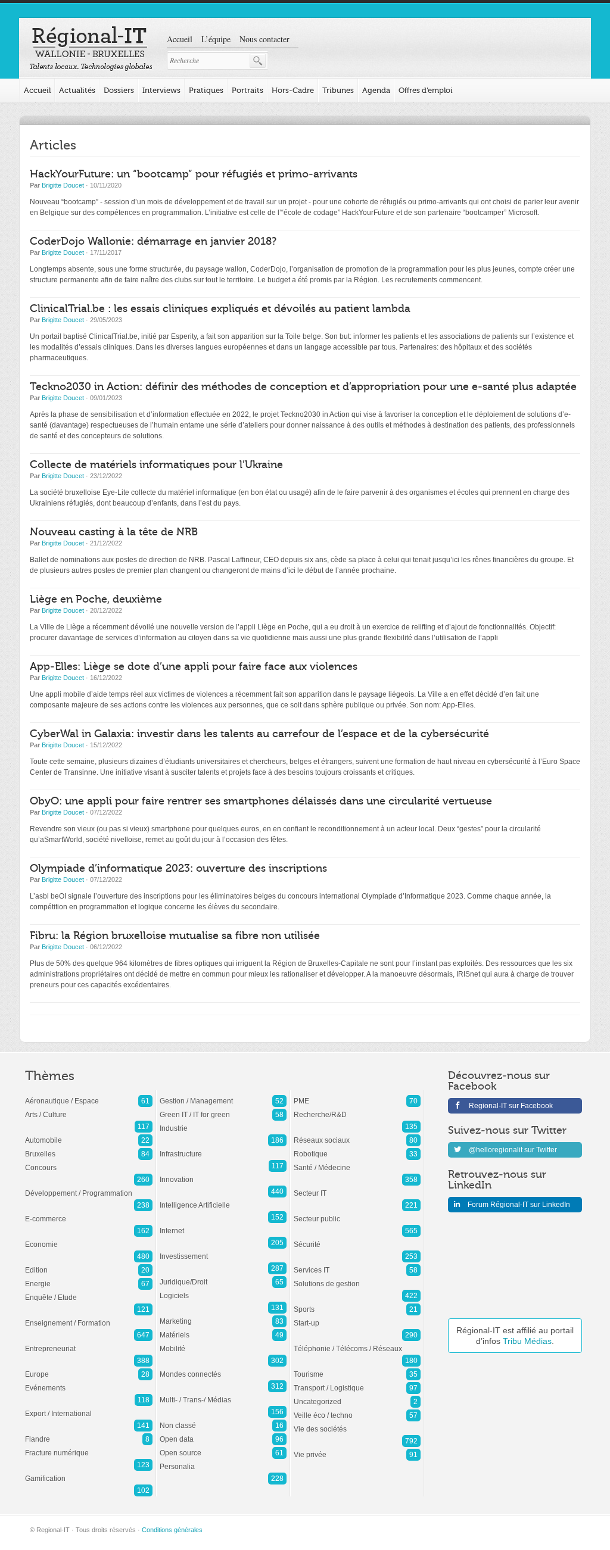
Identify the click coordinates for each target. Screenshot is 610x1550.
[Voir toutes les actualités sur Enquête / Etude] (88, 1291)
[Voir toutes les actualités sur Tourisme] (357, 1368)
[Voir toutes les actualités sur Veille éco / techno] (357, 1409)
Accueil (179, 39)
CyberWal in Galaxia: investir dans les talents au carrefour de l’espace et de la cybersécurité (259, 734)
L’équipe (216, 39)
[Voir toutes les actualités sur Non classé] (223, 1419)
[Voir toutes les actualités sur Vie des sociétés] (357, 1423)
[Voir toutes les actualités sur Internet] (223, 1225)
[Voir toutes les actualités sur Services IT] (357, 1264)
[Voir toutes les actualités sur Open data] (223, 1433)
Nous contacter (264, 39)
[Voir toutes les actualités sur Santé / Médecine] (357, 1162)
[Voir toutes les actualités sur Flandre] (88, 1433)
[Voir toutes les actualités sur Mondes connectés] (223, 1368)
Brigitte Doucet (63, 185)
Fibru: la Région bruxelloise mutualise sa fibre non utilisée (175, 936)
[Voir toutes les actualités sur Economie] (88, 1238)
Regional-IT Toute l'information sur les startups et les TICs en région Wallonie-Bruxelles (91, 48)
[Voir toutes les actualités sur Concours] (88, 1162)
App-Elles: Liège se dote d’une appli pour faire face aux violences (193, 666)
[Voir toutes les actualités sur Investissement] (223, 1250)
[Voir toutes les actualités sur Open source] (223, 1447)
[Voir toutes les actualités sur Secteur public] (357, 1213)
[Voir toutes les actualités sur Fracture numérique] (88, 1447)
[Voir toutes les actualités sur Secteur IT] (357, 1187)
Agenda (376, 90)
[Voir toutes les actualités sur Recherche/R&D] (357, 1109)
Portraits (247, 90)
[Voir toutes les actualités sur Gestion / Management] (223, 1095)
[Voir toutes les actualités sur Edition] (88, 1264)
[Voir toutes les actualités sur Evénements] (88, 1382)
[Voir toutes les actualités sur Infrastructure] (223, 1148)
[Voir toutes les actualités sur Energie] (88, 1278)
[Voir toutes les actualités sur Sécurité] (357, 1238)
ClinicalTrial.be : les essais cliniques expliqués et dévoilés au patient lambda (220, 308)
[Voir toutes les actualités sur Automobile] (88, 1134)
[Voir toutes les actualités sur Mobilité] (223, 1343)
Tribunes (338, 90)
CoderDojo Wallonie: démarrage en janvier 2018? (153, 241)
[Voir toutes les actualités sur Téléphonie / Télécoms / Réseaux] (357, 1343)
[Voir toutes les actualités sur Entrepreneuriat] (88, 1343)
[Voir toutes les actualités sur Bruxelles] (88, 1148)
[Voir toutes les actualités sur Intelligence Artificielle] (223, 1199)
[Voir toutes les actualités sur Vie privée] (357, 1449)
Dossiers (119, 90)
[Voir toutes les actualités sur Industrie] (223, 1122)
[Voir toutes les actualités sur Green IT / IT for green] (223, 1109)
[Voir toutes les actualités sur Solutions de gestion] (357, 1278)
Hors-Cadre (293, 90)
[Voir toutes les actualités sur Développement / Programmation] (88, 1187)
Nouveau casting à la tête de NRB (114, 532)
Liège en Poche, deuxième (96, 599)
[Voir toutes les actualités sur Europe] (88, 1368)
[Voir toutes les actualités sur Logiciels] (223, 1290)
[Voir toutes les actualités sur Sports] (357, 1303)
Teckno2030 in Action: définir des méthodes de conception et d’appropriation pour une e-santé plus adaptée (303, 387)
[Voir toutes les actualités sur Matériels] (223, 1329)
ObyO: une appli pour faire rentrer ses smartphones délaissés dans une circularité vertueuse (261, 801)
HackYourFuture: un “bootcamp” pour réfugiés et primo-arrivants (193, 174)
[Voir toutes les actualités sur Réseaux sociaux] (357, 1134)
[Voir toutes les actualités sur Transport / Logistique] (357, 1382)
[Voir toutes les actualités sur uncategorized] (357, 1396)
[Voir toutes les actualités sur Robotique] (357, 1148)
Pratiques (206, 90)
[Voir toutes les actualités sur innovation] (223, 1173)
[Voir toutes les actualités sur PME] (357, 1095)
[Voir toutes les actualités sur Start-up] (357, 1317)
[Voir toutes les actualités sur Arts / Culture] (88, 1109)
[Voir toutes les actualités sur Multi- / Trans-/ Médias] (223, 1394)
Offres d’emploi (426, 90)
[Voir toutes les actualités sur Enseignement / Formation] (88, 1317)
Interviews (161, 90)
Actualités (77, 90)
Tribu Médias (527, 1341)
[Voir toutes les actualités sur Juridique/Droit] (223, 1276)
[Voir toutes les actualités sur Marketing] (223, 1315)
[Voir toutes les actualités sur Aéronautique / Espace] (88, 1095)
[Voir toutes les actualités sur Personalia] (223, 1460)
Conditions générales (172, 1529)
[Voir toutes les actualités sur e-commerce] (88, 1213)
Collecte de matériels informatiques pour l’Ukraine (156, 465)
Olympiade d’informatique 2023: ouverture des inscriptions (178, 868)
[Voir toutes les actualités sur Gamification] (88, 1472)
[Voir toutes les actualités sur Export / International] (88, 1407)
